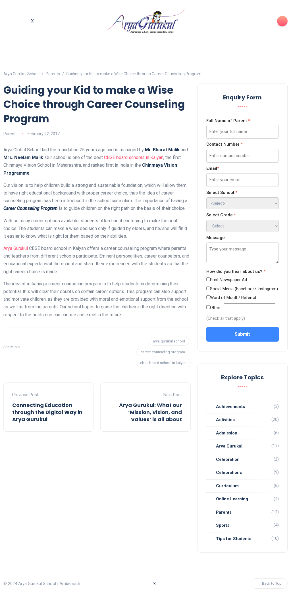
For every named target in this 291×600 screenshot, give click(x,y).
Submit (242, 334)
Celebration (228, 459)
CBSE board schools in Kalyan (133, 157)
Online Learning (232, 498)
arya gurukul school (169, 341)
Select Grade (221, 215)
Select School (221, 192)
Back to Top (272, 583)
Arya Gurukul (15, 248)
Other (215, 307)
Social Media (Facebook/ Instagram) (244, 288)
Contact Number (224, 144)
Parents (10, 133)
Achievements (230, 406)
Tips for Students (233, 538)
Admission (226, 433)
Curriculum (227, 485)
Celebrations (229, 472)
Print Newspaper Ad (228, 279)
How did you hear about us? (235, 271)
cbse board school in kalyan (163, 363)
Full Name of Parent (228, 120)
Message (215, 237)
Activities (225, 419)
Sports (222, 525)
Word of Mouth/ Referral (233, 297)
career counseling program (163, 352)
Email (212, 168)
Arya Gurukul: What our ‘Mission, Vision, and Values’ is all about (150, 412)
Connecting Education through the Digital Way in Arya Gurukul (47, 412)
